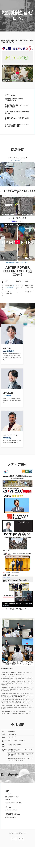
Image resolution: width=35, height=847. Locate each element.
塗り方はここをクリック (17, 160)
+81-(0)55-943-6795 (10, 817)
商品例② (11, 287)
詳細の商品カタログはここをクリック (17, 262)
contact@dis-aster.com (11, 810)
